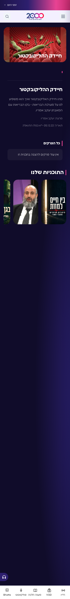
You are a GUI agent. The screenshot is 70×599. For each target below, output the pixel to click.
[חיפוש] (7, 16)
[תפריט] (63, 16)
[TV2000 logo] (35, 16)
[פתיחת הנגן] (4, 577)
